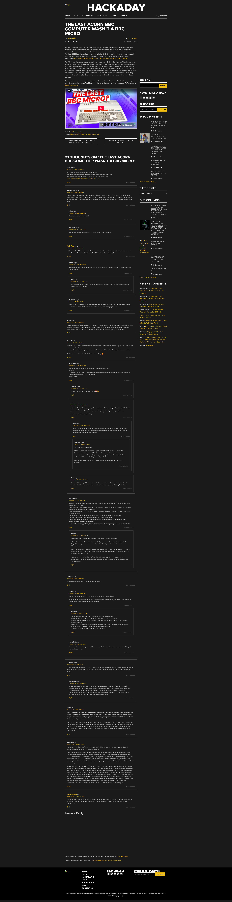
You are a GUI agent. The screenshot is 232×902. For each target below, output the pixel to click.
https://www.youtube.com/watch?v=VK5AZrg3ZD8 (83, 179)
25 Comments (158, 178)
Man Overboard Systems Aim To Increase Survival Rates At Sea (81, 142)
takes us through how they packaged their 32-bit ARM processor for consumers (100, 58)
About (124, 16)
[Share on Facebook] (66, 41)
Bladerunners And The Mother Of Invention (158, 162)
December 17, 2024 (130, 42)
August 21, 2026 (161, 16)
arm (98, 134)
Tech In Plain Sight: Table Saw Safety (121, 142)
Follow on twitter (144, 97)
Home (67, 16)
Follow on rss (150, 97)
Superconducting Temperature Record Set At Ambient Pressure (152, 291)
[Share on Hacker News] (71, 41)
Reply (69, 182)
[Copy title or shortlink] (76, 41)
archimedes (92, 134)
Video (85, 880)
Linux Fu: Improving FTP (158, 270)
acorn (72, 134)
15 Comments (157, 274)
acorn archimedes (81, 134)
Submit (114, 16)
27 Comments (132, 38)
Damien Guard (72, 794)
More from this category (148, 182)
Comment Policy (122, 856)
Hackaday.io (88, 16)
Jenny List (72, 38)
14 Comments (157, 265)
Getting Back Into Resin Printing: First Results (159, 173)
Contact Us (87, 888)
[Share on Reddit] (74, 41)
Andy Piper (70, 246)
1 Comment (157, 218)
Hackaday (116, 7)
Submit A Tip (88, 882)
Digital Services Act (152, 893)
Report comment (130, 182)
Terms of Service (141, 893)
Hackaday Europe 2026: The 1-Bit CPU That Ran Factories (158, 136)
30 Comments (157, 168)
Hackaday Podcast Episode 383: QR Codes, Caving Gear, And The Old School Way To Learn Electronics (159, 210)
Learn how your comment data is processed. (107, 860)
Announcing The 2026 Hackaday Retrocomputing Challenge (158, 258)
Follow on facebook (141, 97)
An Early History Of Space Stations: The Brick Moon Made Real (159, 124)
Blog (76, 16)
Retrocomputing (77, 132)
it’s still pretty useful (71, 85)
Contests (102, 16)
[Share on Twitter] (68, 41)
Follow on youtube (147, 97)
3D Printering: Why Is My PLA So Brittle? (158, 243)
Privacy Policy (132, 893)
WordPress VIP (119, 897)
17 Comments (157, 131)
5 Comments (157, 238)
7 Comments (157, 157)
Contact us (153, 97)
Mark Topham (144, 315)
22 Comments (158, 142)
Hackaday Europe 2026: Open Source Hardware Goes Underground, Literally (158, 149)
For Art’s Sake (149, 345)
